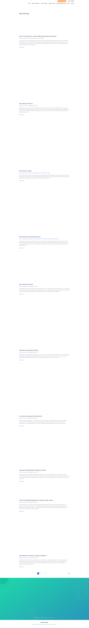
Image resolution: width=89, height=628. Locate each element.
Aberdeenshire (38, 624)
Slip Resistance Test (38, 173)
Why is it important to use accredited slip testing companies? (37, 36)
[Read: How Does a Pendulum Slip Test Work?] (37, 390)
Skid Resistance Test (38, 238)
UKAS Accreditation (35, 3)
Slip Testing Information (61, 3)
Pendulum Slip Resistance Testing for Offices (32, 470)
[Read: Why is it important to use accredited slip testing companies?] (23, 27)
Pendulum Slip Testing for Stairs (28, 350)
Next (69, 573)
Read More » (21, 47)
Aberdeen (34, 624)
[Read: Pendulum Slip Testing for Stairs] (37, 324)
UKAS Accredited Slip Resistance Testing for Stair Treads (36, 500)
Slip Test (44, 173)
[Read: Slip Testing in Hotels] (37, 145)
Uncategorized (31, 105)
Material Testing (52, 3)
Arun (48, 624)
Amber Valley (43, 624)
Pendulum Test (37, 38)
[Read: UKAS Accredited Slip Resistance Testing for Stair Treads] (24, 493)
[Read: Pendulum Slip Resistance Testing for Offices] (43, 450)
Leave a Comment (23, 38)
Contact (72, 3)
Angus (46, 624)
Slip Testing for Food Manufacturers (30, 237)
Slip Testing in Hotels (25, 171)
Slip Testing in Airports (26, 103)
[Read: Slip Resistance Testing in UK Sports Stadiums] (43, 535)
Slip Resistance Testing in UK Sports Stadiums (33, 556)
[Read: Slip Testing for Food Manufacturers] (37, 210)
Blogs (68, 3)
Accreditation (30, 38)
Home (29, 3)
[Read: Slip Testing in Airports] (30, 77)
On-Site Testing (44, 3)
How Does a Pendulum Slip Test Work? (30, 416)
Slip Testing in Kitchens (26, 284)
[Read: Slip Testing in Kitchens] (37, 268)
